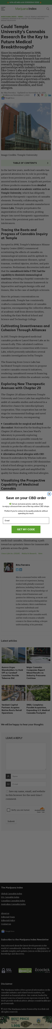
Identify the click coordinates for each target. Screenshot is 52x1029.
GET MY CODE (26, 529)
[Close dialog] (49, 494)
